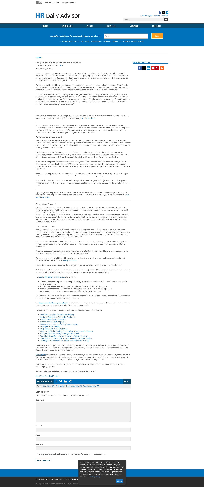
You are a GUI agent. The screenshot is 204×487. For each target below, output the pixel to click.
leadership (75, 386)
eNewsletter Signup (146, 16)
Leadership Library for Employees (52, 277)
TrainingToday (41, 355)
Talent (61, 66)
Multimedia (67, 26)
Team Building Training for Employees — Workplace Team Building (66, 338)
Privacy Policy (55, 480)
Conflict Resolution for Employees (53, 319)
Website (39, 444)
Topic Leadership (89, 386)
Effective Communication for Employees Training (59, 324)
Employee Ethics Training (50, 326)
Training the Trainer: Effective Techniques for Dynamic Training (64, 340)
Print (126, 381)
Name (39, 426)
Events (89, 26)
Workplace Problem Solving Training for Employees (59, 333)
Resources (110, 26)
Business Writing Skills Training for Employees (57, 317)
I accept (119, 481)
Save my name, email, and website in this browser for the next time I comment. (72, 454)
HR (56, 386)
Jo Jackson (66, 386)
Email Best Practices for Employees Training (57, 315)
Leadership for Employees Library (53, 303)
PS (81, 386)
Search (166, 19)
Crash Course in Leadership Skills (52, 322)
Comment (40, 400)
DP (53, 386)
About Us (157, 16)
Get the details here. (89, 118)
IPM (59, 386)
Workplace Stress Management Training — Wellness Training (63, 336)
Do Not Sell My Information (70, 480)
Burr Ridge (47, 386)
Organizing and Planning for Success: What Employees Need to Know (66, 331)
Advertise (164, 16)
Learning (134, 26)
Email (39, 435)
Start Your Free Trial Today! (47, 376)
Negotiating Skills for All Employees (53, 329)
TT (98, 386)
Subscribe (156, 26)
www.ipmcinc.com (69, 260)
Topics (45, 26)
